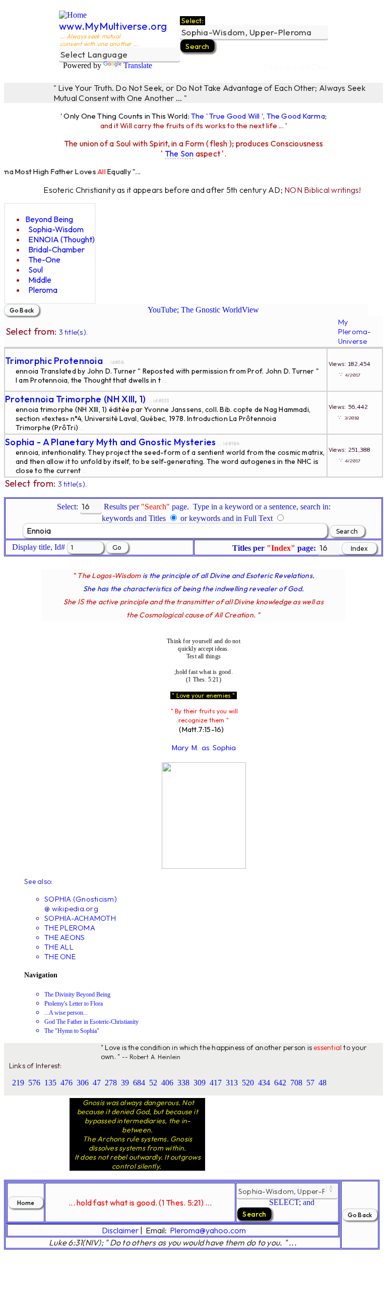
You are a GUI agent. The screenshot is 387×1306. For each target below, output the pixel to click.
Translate (137, 65)
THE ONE (60, 956)
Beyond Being (49, 219)
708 (296, 1082)
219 (18, 1082)
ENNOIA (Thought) (61, 239)
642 (280, 1082)
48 (322, 1082)
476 (66, 1082)
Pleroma (42, 290)
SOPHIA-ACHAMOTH (80, 918)
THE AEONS (64, 937)
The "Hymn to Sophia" (71, 1030)
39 (125, 1082)
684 (139, 1082)
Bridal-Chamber (56, 249)
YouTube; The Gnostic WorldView (203, 309)
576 (34, 1082)
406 (167, 1082)
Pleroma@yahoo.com (208, 1230)
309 (200, 1082)
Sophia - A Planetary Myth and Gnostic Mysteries (110, 442)
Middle (39, 280)
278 (111, 1082)
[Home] (73, 15)
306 (83, 1082)
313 (232, 1082)
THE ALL (59, 947)
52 (153, 1082)
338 (183, 1082)
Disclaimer (120, 1230)
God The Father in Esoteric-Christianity (91, 1021)
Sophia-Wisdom (56, 229)
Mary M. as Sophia (204, 747)
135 (50, 1082)
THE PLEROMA (69, 927)
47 (97, 1082)
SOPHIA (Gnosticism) (80, 899)
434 (264, 1082)
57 (310, 1082)
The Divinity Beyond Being (77, 994)
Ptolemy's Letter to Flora (73, 1003)
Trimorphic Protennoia (54, 361)
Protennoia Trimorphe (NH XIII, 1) (75, 399)
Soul (35, 270)
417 (216, 1082)
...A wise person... (66, 1012)
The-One (44, 259)
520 (248, 1082)
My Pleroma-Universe (354, 331)
